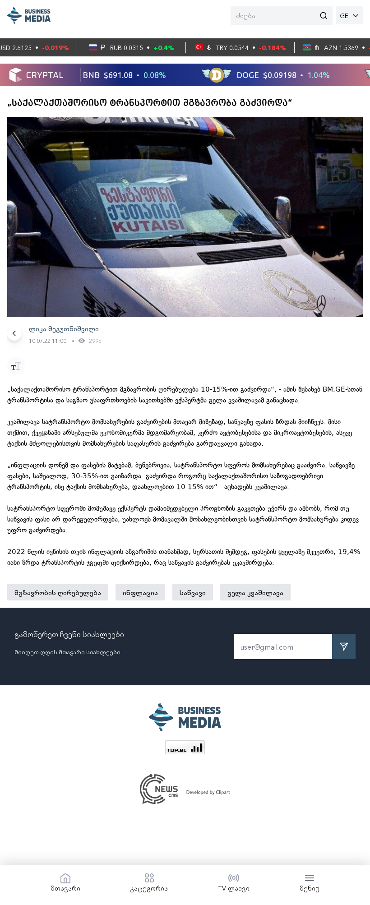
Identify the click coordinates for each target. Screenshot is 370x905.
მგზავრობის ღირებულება (57, 592)
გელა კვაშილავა (255, 592)
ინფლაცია (140, 592)
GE (344, 15)
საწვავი (193, 592)
